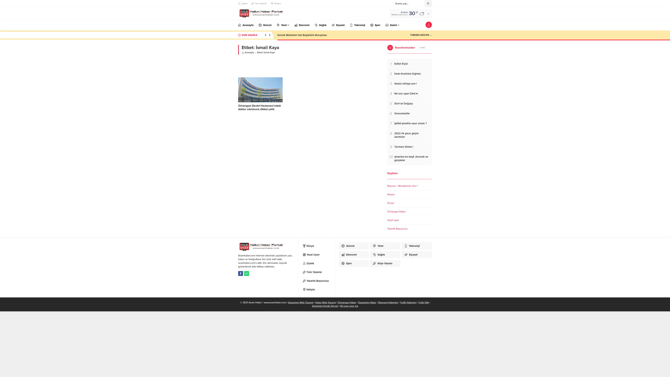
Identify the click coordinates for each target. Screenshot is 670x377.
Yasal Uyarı (393, 220)
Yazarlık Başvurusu (397, 228)
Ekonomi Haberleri (388, 302)
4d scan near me (349, 306)
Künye (390, 203)
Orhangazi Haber (396, 211)
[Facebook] (240, 273)
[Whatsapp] (246, 273)
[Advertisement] (310, 66)
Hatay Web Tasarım (325, 302)
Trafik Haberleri (408, 302)
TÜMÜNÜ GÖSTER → (421, 35)
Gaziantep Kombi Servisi (325, 306)
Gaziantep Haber (367, 302)
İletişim (391, 194)
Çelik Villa (423, 302)
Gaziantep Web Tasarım (300, 302)
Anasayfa (249, 52)
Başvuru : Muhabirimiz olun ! (402, 185)
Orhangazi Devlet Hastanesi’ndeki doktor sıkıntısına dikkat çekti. (259, 107)
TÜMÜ (422, 47)
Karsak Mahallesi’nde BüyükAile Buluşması (302, 35)
